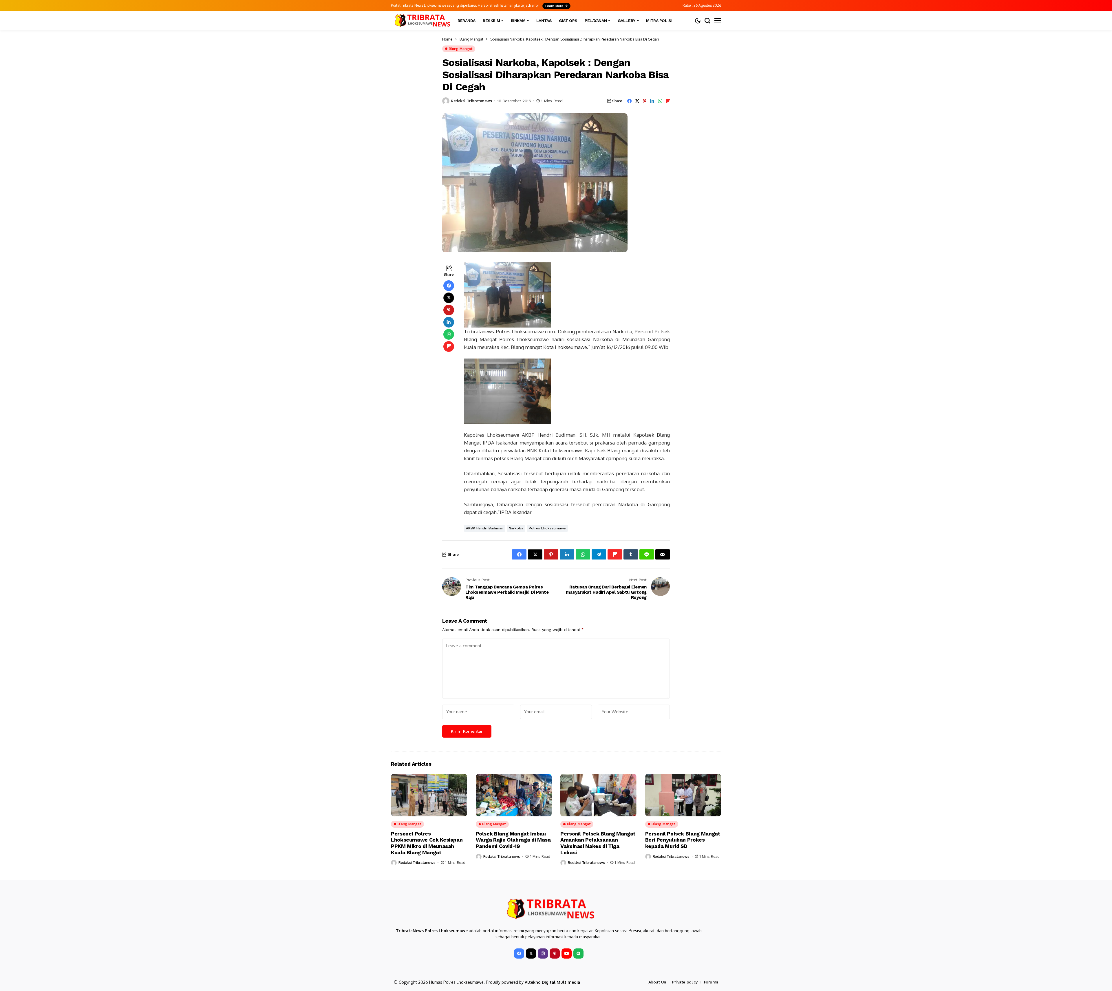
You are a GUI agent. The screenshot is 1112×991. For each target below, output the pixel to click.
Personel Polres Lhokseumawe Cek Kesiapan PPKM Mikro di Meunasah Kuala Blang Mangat (426, 843)
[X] (531, 953)
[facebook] (519, 953)
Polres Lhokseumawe (547, 528)
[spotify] (578, 953)
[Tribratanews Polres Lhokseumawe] (421, 21)
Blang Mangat (471, 39)
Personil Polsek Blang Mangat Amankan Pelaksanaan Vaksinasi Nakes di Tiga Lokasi (598, 843)
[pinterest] (555, 953)
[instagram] (543, 953)
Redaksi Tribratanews (471, 100)
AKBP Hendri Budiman (484, 528)
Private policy (685, 982)
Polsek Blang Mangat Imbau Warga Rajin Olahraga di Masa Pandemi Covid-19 (513, 840)
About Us (657, 982)
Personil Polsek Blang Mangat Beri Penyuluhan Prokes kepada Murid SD (682, 840)
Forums (711, 982)
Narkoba (516, 528)
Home (447, 39)
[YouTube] (567, 953)
